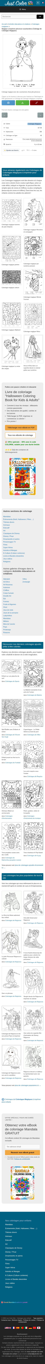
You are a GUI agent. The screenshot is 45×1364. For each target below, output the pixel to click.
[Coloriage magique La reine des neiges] (11, 363)
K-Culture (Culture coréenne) (14, 553)
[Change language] (43, 3)
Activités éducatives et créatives (19, 24)
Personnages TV (9, 542)
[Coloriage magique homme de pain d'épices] (11, 221)
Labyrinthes (7, 616)
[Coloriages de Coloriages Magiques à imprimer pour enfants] (3, 1099)
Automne (6, 587)
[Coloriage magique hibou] (33, 328)
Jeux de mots (8, 610)
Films (5, 545)
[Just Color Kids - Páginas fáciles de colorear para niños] (17, 1328)
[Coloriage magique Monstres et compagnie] (33, 226)
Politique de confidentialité (22, 1159)
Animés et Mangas (10, 550)
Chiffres (6, 590)
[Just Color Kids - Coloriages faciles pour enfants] (13, 1328)
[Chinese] (34, 1328)
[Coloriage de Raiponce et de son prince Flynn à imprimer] (11, 1031)
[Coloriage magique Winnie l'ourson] (33, 294)
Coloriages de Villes (33, 735)
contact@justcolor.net (34, 1354)
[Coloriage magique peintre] (11, 261)
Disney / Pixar (8, 536)
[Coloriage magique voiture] (11, 284)
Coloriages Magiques (34, 124)
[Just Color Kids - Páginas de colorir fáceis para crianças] (22, 1328)
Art (4, 530)
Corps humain (8, 593)
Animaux (6, 525)
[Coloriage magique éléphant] (11, 327)
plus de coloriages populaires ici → (28, 1085)
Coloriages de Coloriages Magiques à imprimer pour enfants (22, 172)
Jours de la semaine (10, 613)
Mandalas (7, 516)
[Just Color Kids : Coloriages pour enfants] (19, 3)
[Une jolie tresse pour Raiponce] (33, 915)
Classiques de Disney (11, 533)
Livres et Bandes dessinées (13, 556)
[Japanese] (38, 1328)
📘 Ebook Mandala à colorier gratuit (14, 1302)
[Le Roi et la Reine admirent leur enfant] (11, 912)
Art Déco (6, 582)
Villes (24, 579)
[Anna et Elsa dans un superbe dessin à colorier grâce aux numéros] (33, 362)
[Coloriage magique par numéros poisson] (33, 260)
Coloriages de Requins (34, 776)
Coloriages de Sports (12, 681)
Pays (5, 627)
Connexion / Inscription (38, 3)
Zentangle (26, 582)
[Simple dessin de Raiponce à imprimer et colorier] (33, 993)
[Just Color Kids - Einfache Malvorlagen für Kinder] (30, 1328)
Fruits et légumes (9, 604)
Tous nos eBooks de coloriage (20, 435)
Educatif (6, 528)
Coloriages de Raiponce (13, 920)
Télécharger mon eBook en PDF (21, 428)
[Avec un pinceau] (11, 990)
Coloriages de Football (12, 762)
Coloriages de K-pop (34, 855)
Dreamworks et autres (11, 539)
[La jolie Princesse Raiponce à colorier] (11, 953)
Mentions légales (17, 1320)
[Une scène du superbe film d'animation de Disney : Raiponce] (33, 1030)
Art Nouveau (8, 585)
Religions (6, 561)
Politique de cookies (29, 1320)
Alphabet (6, 579)
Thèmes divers (8, 522)
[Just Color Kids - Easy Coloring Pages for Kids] (8, 1328)
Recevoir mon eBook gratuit (22, 1152)
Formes (6, 601)
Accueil (4, 24)
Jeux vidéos (7, 559)
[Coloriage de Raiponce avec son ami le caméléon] (11, 1070)
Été (4, 599)
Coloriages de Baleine (34, 695)
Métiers (6, 621)
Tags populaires (38, 1318)
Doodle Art (7, 596)
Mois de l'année (9, 624)
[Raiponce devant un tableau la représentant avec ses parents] (33, 1068)
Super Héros (8, 547)
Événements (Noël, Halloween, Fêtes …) (18, 519)
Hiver (5, 607)
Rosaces (6, 632)
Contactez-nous (6, 1320)
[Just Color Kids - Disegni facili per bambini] (26, 1328)
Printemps (7, 630)
